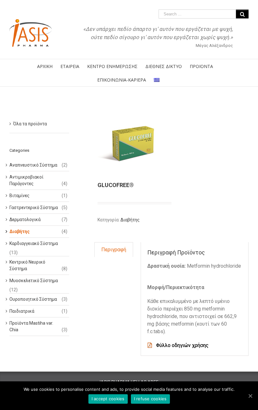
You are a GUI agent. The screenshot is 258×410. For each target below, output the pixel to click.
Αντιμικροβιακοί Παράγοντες (26, 180)
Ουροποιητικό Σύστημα (33, 299)
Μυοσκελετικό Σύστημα (33, 280)
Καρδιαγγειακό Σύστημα (33, 243)
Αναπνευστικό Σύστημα (33, 165)
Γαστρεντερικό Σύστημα (33, 207)
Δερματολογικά (25, 219)
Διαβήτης (130, 219)
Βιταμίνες (19, 195)
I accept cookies (108, 398)
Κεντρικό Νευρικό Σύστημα (27, 265)
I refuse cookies (150, 398)
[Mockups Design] (132, 142)
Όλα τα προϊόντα (30, 123)
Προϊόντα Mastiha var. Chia (31, 326)
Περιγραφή (113, 250)
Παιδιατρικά (21, 311)
